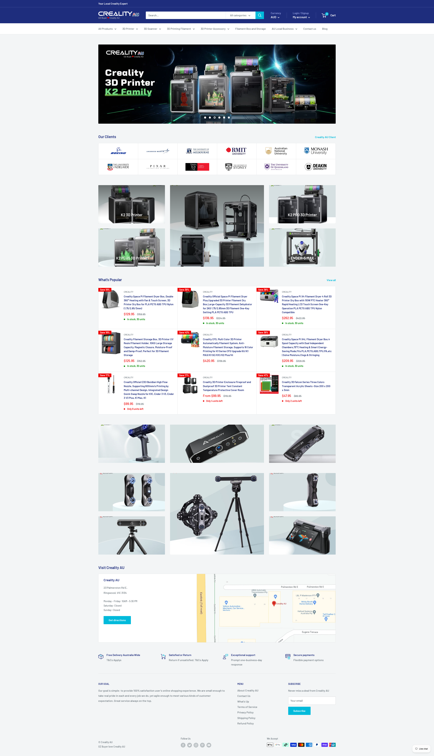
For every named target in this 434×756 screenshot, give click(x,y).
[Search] (259, 15)
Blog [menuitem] (325, 28)
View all (331, 280)
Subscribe (299, 710)
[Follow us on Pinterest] (202, 745)
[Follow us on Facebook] (183, 745)
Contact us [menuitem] (309, 28)
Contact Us (243, 695)
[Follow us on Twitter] (189, 745)
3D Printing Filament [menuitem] (179, 28)
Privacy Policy (245, 712)
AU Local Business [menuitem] (283, 28)
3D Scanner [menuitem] (150, 28)
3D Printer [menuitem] (128, 28)
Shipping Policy (246, 717)
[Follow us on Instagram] (196, 745)
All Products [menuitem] (105, 28)
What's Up (243, 701)
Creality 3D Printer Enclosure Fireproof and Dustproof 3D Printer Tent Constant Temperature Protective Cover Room (227, 386)
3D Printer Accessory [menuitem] (213, 28)
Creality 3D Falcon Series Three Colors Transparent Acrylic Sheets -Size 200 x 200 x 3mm (306, 386)
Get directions (117, 620)
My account (300, 17)
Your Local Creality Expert (113, 3)
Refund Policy (245, 723)
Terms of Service (247, 706)
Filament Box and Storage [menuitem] (250, 28)
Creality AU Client (325, 137)
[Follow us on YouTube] (208, 745)
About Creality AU (247, 690)
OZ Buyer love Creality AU (111, 746)
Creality (128, 291)
